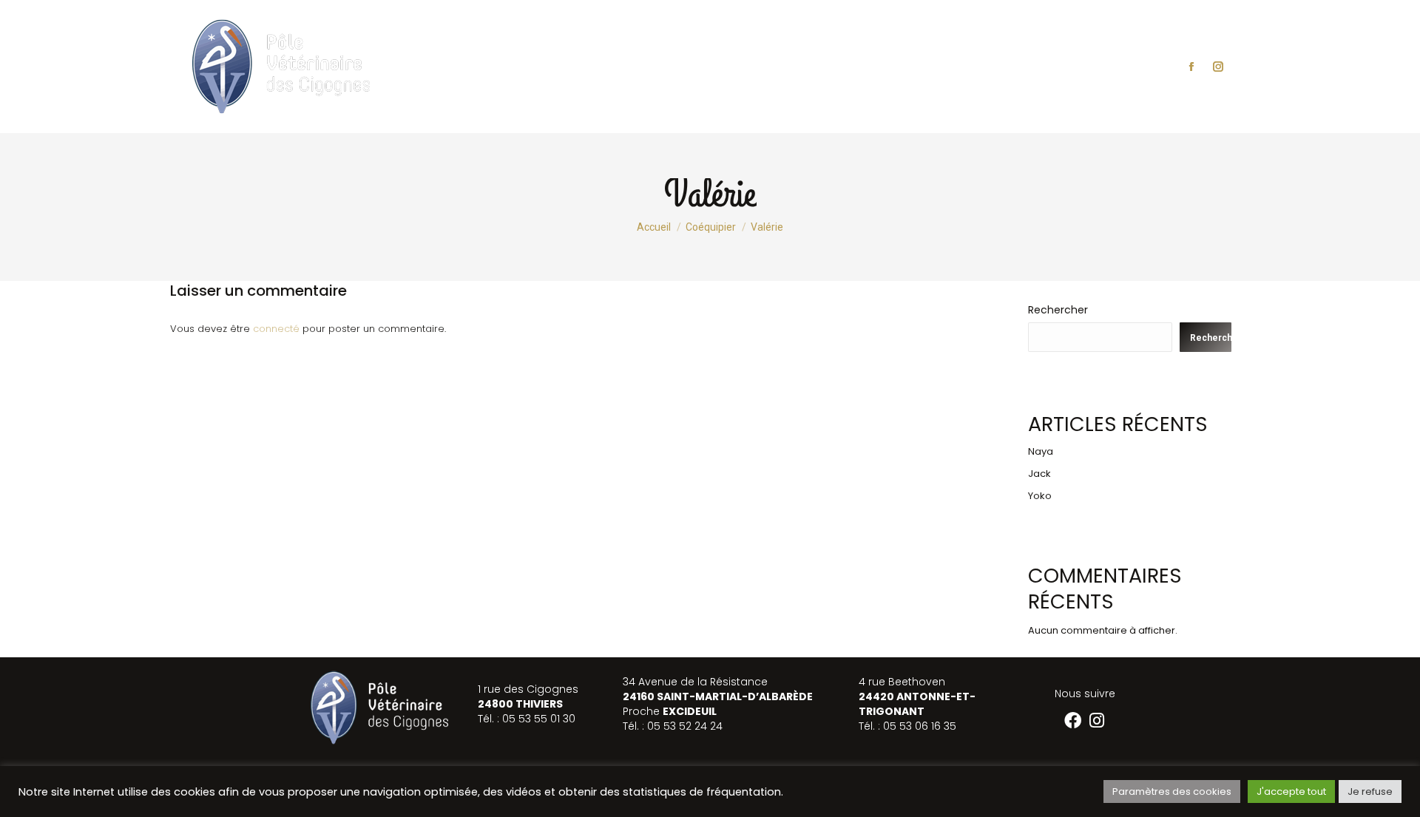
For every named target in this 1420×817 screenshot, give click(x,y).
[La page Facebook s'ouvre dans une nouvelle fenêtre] (1191, 66)
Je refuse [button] (1370, 791)
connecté (276, 329)
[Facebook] (1072, 720)
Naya (1040, 451)
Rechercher (1058, 309)
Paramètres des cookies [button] (1171, 791)
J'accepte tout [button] (1291, 791)
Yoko (1040, 496)
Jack (1039, 474)
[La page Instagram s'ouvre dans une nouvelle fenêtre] (1218, 66)
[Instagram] (1097, 720)
